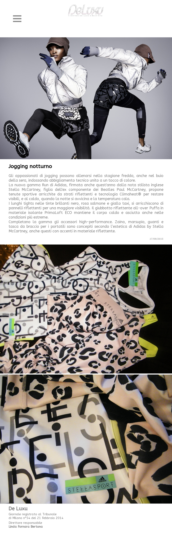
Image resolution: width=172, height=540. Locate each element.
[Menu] (17, 18)
